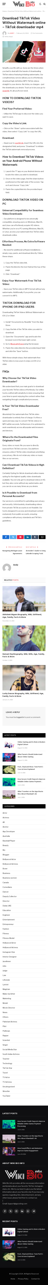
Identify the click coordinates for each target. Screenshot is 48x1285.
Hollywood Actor (9, 943)
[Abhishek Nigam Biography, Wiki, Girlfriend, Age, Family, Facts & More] (24, 598)
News (5, 1012)
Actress (6, 818)
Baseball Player (9, 841)
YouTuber (6, 1096)
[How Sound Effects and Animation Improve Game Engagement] (8, 1151)
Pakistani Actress (10, 1022)
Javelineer (7, 961)
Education (7, 910)
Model (5, 1003)
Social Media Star (10, 1049)
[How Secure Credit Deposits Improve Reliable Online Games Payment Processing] (9, 782)
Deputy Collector (10, 896)
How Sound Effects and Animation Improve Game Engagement (29, 1149)
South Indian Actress (11, 1054)
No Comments (38, 33)
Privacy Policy (23, 1279)
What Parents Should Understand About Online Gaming (30, 755)
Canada (6, 882)
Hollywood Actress (10, 947)
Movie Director (9, 1008)
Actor (5, 813)
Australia (6, 836)
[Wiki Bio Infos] (23, 4)
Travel (5, 1073)
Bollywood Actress (10, 864)
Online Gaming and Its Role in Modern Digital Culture (31, 743)
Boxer (5, 869)
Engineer (6, 915)
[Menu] (4, 4)
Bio (4, 850)
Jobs (4, 966)
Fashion (6, 929)
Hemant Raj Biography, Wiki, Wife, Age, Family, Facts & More (23, 655)
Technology (7, 1063)
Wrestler (6, 1091)
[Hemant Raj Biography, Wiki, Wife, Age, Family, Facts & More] (24, 638)
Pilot (4, 1026)
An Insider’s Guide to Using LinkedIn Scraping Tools (36, 552)
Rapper (5, 1036)
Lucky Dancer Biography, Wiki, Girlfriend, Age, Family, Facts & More (23, 695)
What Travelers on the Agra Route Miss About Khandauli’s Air (30, 792)
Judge (5, 971)
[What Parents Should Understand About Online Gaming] (9, 757)
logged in (20, 717)
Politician (6, 1031)
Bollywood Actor (9, 859)
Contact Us (35, 1279)
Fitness (6, 933)
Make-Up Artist (9, 994)
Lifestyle (6, 980)
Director (6, 901)
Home (4, 11)
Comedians (7, 887)
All (4, 822)
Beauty (5, 845)
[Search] (44, 4)
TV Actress (7, 1082)
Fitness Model (8, 938)
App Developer (9, 831)
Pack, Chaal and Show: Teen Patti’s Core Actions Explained (30, 768)
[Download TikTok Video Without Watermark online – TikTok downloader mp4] (24, 51)
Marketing (7, 998)
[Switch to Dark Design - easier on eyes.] (40, 4)
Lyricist (5, 984)
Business (6, 873)
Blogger (6, 855)
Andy (12, 33)
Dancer (6, 892)
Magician (6, 989)
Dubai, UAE (7, 906)
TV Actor (6, 1077)
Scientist (6, 1040)
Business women (10, 878)
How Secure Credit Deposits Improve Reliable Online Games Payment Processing (31, 782)
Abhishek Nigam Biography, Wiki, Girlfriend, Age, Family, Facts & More (22, 616)
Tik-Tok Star (7, 1068)
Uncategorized (9, 1087)
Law (4, 975)
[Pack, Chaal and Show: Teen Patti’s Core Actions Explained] (9, 769)
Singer (5, 1045)
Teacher (6, 1059)
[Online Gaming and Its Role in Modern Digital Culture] (9, 745)
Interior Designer (10, 957)
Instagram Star (9, 952)
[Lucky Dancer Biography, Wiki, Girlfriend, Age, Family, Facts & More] (24, 677)
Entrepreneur (8, 924)
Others (5, 1017)
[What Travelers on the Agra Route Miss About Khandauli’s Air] (9, 794)
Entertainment (9, 920)
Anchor (5, 827)
